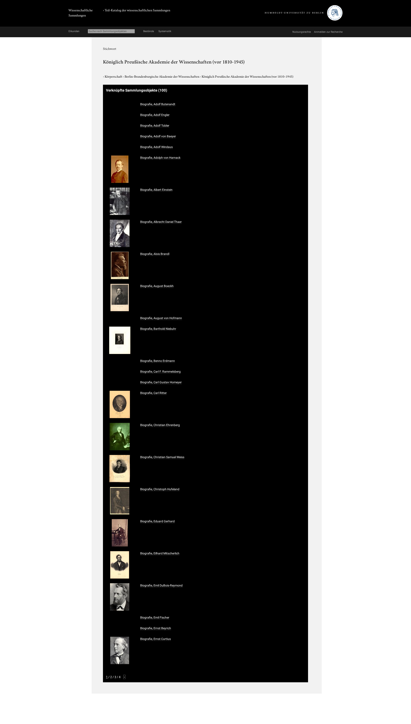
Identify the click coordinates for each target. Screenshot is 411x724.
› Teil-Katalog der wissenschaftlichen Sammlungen (136, 9)
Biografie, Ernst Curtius (155, 639)
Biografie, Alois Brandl (154, 254)
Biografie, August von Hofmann (161, 318)
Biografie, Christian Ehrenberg (160, 425)
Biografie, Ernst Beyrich (155, 628)
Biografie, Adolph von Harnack (160, 157)
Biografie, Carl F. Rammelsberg (160, 371)
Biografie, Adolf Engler (155, 115)
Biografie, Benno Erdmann (157, 361)
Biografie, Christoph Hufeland (159, 489)
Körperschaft (114, 76)
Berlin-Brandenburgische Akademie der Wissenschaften (162, 76)
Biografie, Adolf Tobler (154, 125)
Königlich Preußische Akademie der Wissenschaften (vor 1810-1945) (247, 76)
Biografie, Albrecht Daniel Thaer (161, 222)
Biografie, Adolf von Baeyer (158, 136)
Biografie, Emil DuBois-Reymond (161, 585)
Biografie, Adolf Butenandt (157, 104)
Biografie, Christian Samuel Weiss (162, 457)
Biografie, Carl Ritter (153, 393)
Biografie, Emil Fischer (154, 617)
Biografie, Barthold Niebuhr (158, 328)
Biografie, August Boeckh (157, 286)
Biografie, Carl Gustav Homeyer (161, 382)
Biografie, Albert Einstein (156, 189)
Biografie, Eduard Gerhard (157, 521)
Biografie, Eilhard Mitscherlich (159, 553)
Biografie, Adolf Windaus (156, 147)
